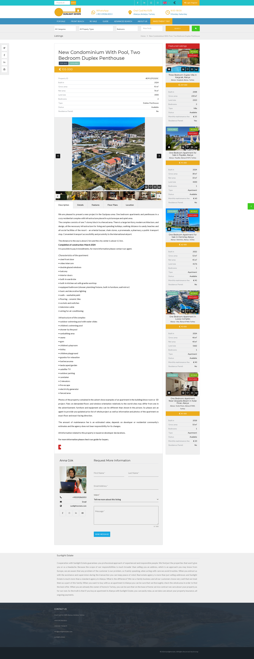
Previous (58, 156)
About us (142, 21)
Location (130, 205)
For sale (61, 21)
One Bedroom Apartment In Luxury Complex (182, 317)
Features (95, 205)
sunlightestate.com (78, 506)
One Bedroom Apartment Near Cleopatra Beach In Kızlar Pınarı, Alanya (183, 400)
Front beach (77, 21)
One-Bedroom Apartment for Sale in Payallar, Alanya (182, 154)
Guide (105, 21)
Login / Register (191, 3)
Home (143, 36)
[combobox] (126, 499)
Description (63, 205)
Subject (97, 495)
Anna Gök (66, 460)
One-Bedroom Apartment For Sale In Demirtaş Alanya (183, 235)
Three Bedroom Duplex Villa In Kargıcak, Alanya (183, 76)
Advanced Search (123, 21)
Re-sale (93, 21)
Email (84, 502)
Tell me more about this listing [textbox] (107, 499)
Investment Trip (161, 21)
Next (159, 156)
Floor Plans (113, 205)
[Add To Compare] (155, 187)
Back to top (194, 652)
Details (80, 205)
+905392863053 (79, 497)
